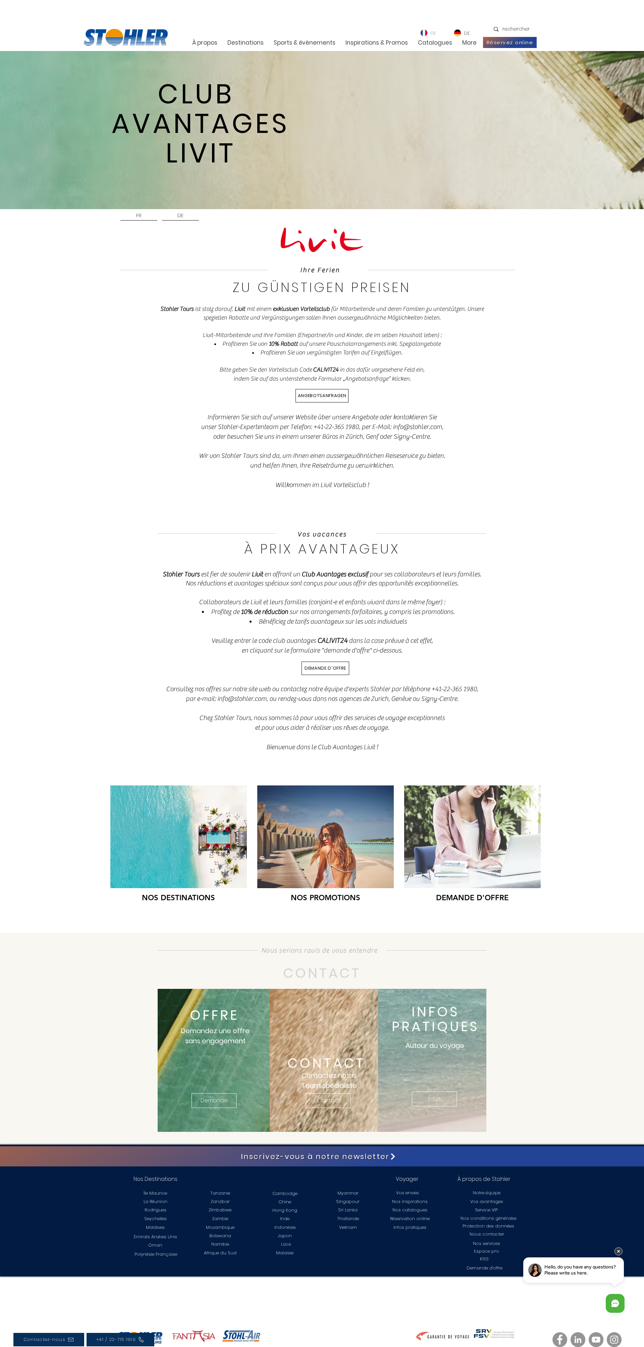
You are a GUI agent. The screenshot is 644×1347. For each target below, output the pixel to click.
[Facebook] (559, 1339)
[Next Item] (538, 850)
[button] (214, 1100)
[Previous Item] (121, 850)
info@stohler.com (417, 427)
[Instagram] (614, 1339)
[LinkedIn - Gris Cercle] (578, 1339)
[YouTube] (596, 1339)
